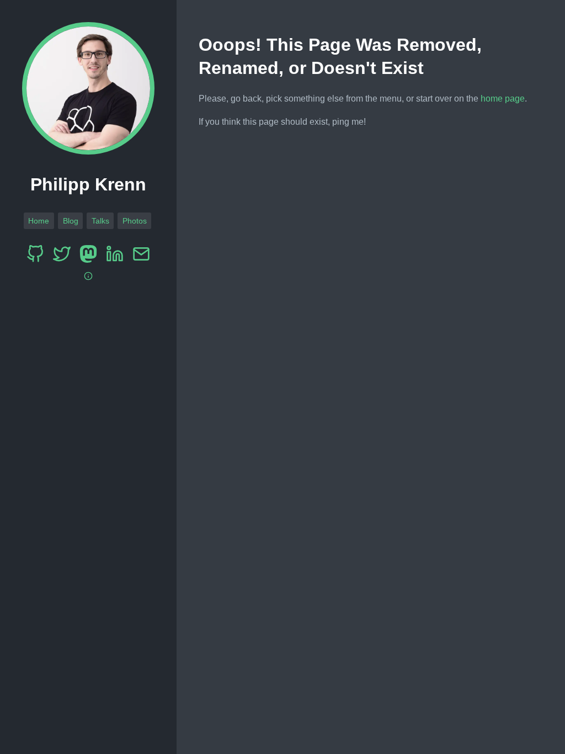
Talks (100, 220)
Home (38, 220)
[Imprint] (88, 276)
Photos (134, 220)
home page (503, 98)
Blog (70, 220)
